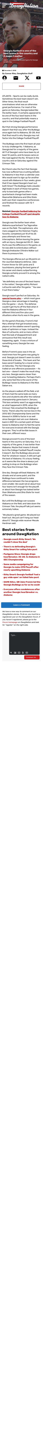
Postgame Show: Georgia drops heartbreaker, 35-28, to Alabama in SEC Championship (22, 557)
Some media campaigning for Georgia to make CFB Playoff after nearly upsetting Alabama (21, 567)
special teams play (11, 298)
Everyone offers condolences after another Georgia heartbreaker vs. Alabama (22, 592)
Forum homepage (9, 622)
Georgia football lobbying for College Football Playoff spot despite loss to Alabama (21, 214)
